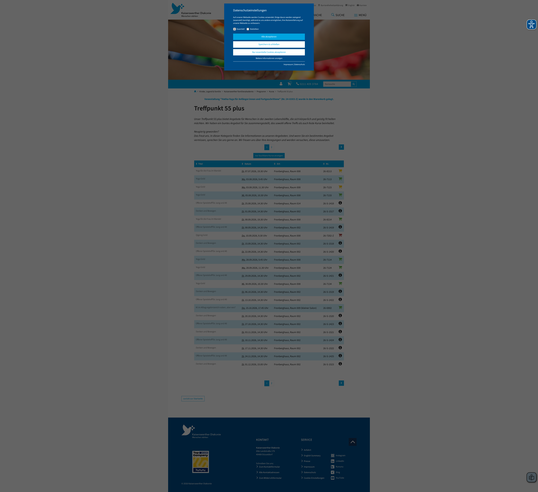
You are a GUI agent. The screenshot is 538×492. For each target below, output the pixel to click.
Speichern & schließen (269, 44)
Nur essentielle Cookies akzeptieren (269, 52)
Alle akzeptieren (269, 36)
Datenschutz (299, 64)
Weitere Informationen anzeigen (269, 58)
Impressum (288, 64)
